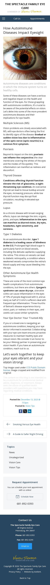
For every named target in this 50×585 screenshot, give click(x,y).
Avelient (37, 571)
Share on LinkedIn (29, 411)
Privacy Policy (15, 571)
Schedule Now (26, 496)
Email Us (25, 546)
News (12, 452)
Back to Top (25, 578)
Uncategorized (16, 457)
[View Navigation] (5, 18)
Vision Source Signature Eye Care (25, 558)
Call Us (17, 18)
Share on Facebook (21, 411)
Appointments (37, 18)
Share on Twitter (25, 411)
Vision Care (14, 462)
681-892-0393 (29, 535)
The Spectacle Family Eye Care (32, 566)
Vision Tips (30, 406)
